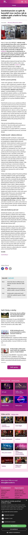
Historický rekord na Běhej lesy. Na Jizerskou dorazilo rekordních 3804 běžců (15, 283)
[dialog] (14, 517)
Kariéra (3, 495)
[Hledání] (25, 1)
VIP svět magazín (19, 490)
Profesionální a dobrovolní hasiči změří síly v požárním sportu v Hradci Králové (16, 295)
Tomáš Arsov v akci (19, 492)
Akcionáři (3, 493)
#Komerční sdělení (17, 22)
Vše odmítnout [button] (14, 529)
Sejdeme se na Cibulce (20, 493)
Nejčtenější (11, 278)
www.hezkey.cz (4, 254)
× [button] (26, 500)
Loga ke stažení (5, 497)
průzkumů (3, 51)
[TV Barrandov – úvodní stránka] (4, 2)
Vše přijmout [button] (14, 525)
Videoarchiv (4, 492)
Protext (14, 5)
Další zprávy (14, 367)
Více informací (19, 509)
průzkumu (17, 64)
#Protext (10, 22)
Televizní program (5, 490)
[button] (14, 532)
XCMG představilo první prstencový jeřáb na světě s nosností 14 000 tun (16, 289)
